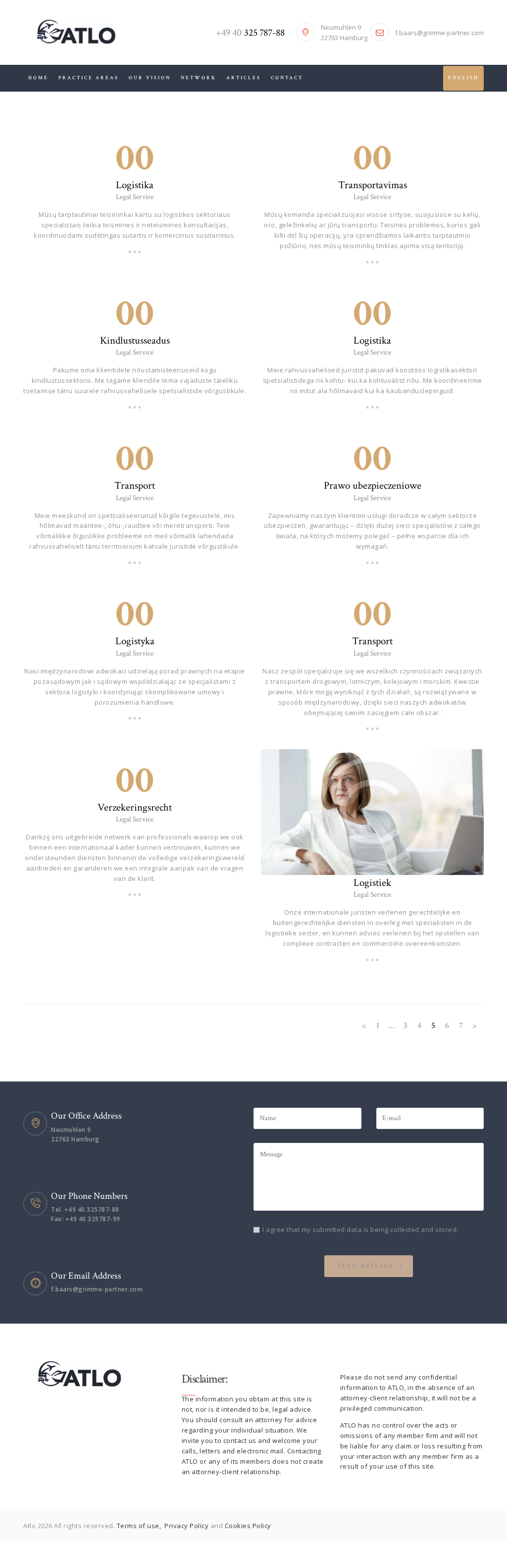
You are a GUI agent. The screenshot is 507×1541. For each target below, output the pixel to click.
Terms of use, (140, 1525)
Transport (134, 486)
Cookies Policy (248, 1525)
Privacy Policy (187, 1525)
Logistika (134, 185)
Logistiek (372, 883)
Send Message (366, 1266)
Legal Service (134, 197)
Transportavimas (372, 185)
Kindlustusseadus (135, 341)
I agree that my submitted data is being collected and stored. (360, 1229)
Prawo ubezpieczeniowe (372, 486)
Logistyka (134, 641)
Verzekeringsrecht (135, 808)
